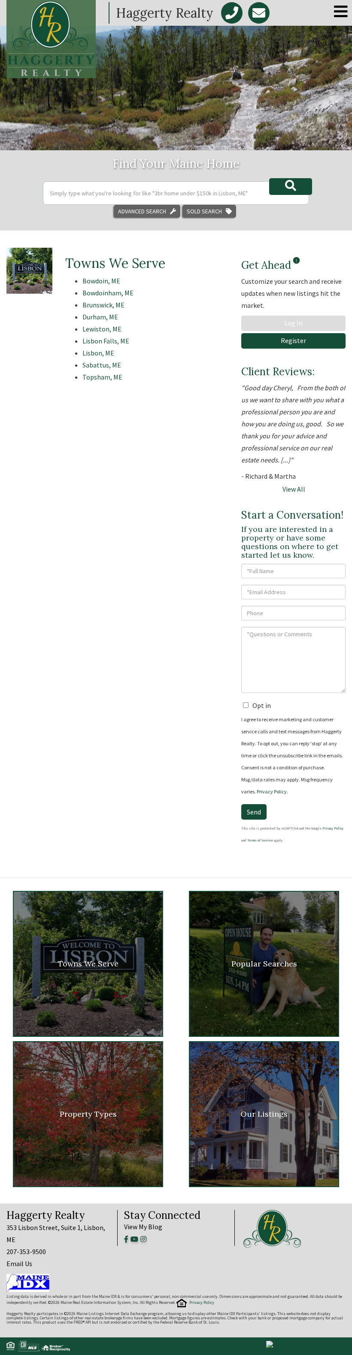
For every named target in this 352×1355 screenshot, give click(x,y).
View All (293, 489)
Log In (293, 323)
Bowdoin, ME (101, 280)
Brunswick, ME (103, 305)
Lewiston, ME (101, 329)
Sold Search (204, 211)
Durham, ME (100, 317)
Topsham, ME (102, 377)
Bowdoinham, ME (108, 293)
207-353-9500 (26, 1251)
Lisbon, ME (98, 353)
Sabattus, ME (101, 365)
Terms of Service (260, 840)
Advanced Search (142, 211)
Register (293, 340)
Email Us (19, 1263)
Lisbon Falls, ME (105, 341)
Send (254, 812)
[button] (291, 186)
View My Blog (143, 1226)
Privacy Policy (272, 791)
